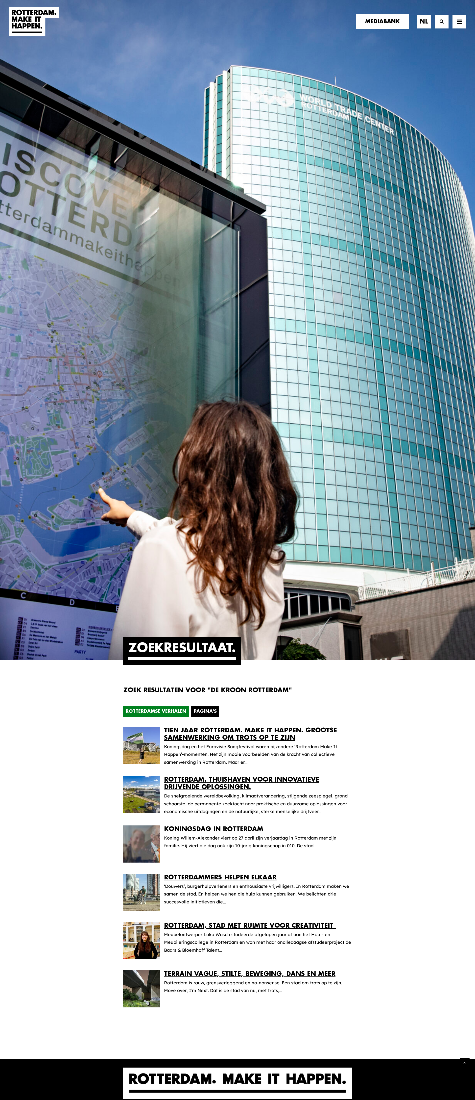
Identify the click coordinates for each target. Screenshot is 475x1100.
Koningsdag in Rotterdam (213, 829)
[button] (459, 21)
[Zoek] (439, 21)
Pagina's (205, 711)
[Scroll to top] (465, 1062)
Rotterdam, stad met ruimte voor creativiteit (250, 925)
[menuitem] (384, 21)
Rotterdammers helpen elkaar (220, 877)
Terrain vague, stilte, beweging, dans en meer (249, 974)
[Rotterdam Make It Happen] (34, 21)
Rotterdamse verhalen (156, 711)
